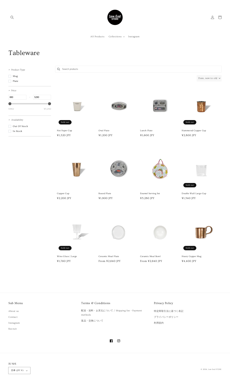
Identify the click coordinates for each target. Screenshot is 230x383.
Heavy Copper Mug (192, 256)
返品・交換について (92, 320)
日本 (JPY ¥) (17, 370)
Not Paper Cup (64, 130)
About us (13, 311)
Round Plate (104, 193)
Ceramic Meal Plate (108, 256)
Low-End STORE (215, 369)
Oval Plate (103, 130)
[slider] (10, 104)
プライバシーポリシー (166, 317)
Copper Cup (63, 193)
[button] (12, 17)
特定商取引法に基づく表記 (168, 311)
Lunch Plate (146, 130)
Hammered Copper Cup (194, 130)
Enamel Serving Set (150, 193)
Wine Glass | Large (67, 256)
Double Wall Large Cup (194, 193)
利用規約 (159, 323)
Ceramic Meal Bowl (150, 256)
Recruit (12, 329)
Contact (13, 317)
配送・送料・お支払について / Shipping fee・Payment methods (111, 312)
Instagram (14, 323)
